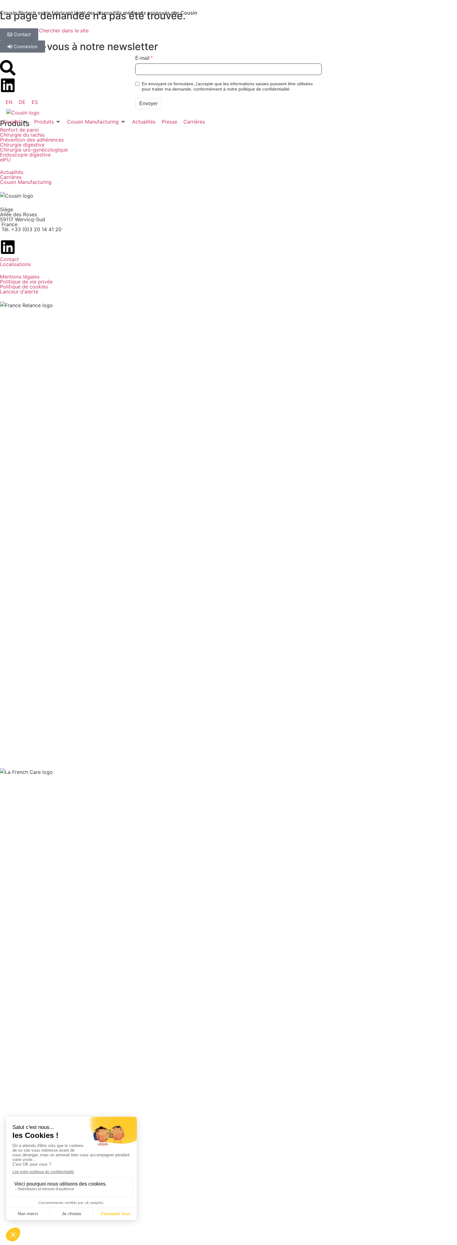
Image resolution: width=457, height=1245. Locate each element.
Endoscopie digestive (25, 155)
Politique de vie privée (26, 281)
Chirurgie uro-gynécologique (34, 150)
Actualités (11, 172)
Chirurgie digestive (22, 145)
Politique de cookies (24, 286)
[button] (15, 121)
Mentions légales (19, 277)
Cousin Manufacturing (26, 182)
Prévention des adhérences (32, 140)
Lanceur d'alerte (19, 291)
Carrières (10, 177)
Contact (9, 259)
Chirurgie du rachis (22, 135)
